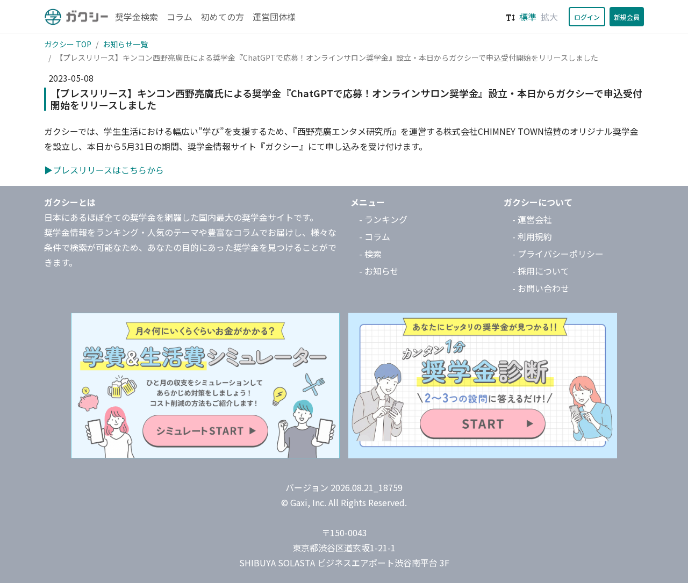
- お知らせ (379, 270)
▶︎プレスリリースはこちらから (104, 169)
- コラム (374, 236)
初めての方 (222, 16)
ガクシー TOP (67, 44)
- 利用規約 (532, 236)
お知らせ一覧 (125, 44)
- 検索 (370, 253)
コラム (179, 16)
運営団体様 (274, 16)
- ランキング (383, 219)
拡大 (549, 16)
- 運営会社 (532, 219)
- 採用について (540, 270)
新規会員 (627, 16)
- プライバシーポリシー (558, 253)
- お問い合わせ (540, 288)
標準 (527, 16)
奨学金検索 (136, 16)
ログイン (587, 16)
